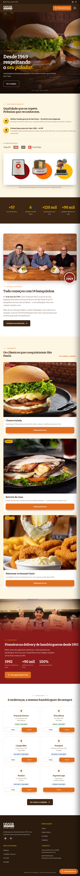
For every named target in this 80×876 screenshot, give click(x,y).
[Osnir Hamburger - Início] (7, 8)
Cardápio (45, 836)
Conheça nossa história (15, 323)
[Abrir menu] (75, 8)
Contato (6, 858)
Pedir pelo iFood (63, 8)
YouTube (35, 147)
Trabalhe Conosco (9, 854)
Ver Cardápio (11, 84)
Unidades (45, 840)
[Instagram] (73, 2)
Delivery (6, 850)
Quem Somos (46, 832)
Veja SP (7, 147)
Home (44, 828)
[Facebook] (76, 2)
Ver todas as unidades (38, 802)
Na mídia (6, 862)
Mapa (13, 729)
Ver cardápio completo (67, 356)
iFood (29, 729)
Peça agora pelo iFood (19, 675)
